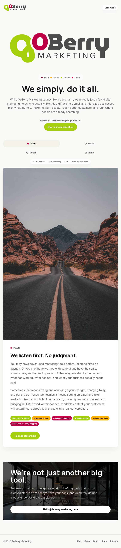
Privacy (114, 541)
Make (91, 143)
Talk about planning (25, 435)
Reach (33, 152)
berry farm (66, 99)
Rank (91, 152)
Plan (33, 143)
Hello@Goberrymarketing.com (60, 509)
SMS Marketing (55, 162)
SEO (66, 162)
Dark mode (110, 7)
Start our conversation (60, 127)
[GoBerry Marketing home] (15, 7)
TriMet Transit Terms (79, 162)
